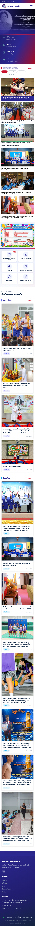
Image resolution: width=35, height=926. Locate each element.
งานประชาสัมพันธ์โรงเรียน (9, 75)
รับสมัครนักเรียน (6, 889)
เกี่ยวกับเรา (5, 880)
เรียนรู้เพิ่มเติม (7, 27)
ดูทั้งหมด (30, 68)
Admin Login (13, 1)
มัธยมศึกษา (21, 71)
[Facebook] (3, 871)
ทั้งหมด (4, 71)
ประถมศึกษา (12, 71)
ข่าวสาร (4, 886)
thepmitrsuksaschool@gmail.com (14, 908)
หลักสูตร (4, 883)
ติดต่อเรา (4, 892)
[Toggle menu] (31, 6)
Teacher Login (5, 1)
